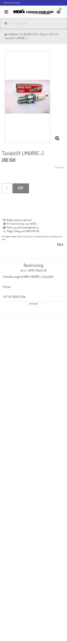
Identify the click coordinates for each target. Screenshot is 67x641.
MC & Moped (41, 34)
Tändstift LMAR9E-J (16, 38)
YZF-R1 (53, 34)
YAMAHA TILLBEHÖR (19, 34)
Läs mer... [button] (60, 167)
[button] (57, 138)
